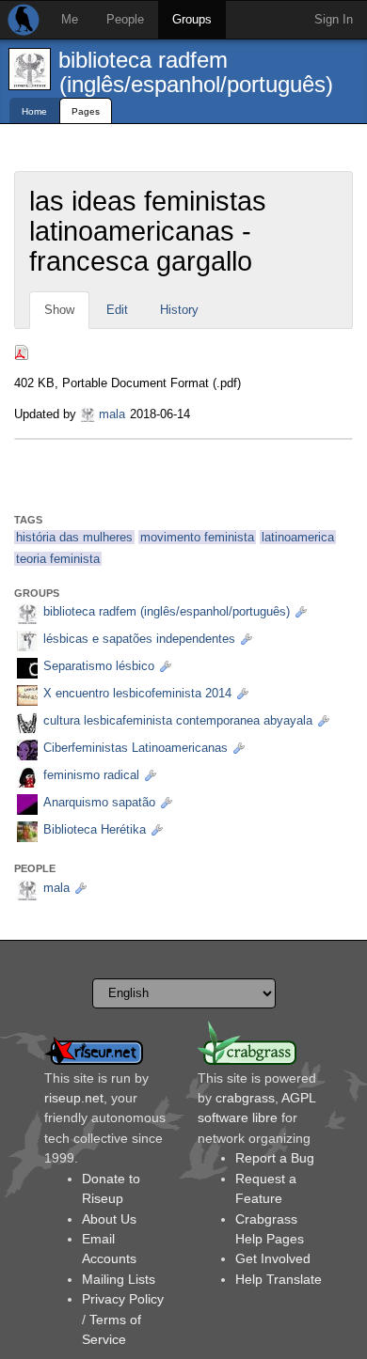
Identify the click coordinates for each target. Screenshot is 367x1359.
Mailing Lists (118, 1279)
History (179, 310)
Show (59, 310)
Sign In (333, 19)
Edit (117, 310)
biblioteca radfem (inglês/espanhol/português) (195, 72)
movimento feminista (197, 537)
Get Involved (273, 1258)
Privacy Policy (123, 1298)
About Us (109, 1218)
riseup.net (74, 1097)
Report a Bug (274, 1157)
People (125, 19)
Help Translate (278, 1279)
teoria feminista (58, 559)
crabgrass (245, 1097)
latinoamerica (298, 537)
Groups (192, 19)
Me (69, 19)
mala (112, 414)
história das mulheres (74, 537)
